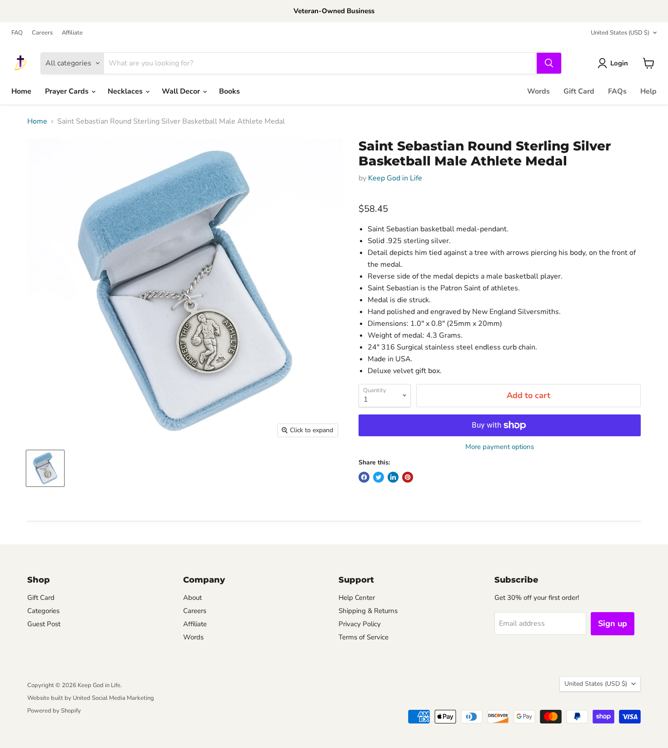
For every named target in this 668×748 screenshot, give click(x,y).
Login (619, 63)
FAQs (617, 91)
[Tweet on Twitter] (378, 477)
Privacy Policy (360, 623)
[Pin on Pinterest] (407, 477)
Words (538, 91)
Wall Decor (182, 91)
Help (648, 91)
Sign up (612, 623)
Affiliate (72, 33)
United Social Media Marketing (113, 698)
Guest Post (43, 623)
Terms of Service (364, 637)
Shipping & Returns (368, 610)
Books (229, 91)
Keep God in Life (395, 178)
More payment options (499, 447)
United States (620, 33)
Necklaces (126, 91)
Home (21, 91)
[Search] (549, 63)
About (192, 597)
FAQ (17, 33)
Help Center (357, 597)
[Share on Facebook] (364, 477)
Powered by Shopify (54, 711)
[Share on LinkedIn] (393, 477)
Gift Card (578, 91)
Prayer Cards (67, 91)
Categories (43, 610)
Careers (42, 33)
